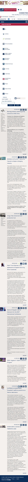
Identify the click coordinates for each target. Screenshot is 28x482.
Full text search (7, 101)
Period (5, 97)
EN (14, 19)
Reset (17, 105)
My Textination (4, 16)
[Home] (8, 10)
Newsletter (3, 19)
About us (12, 16)
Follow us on (4, 479)
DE (12, 19)
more (24, 154)
